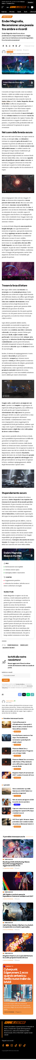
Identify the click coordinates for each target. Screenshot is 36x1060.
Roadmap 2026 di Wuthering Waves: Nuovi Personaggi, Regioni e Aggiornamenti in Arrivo (16, 864)
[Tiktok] (24, 1045)
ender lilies (24, 645)
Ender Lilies (6, 101)
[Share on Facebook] (3, 45)
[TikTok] (16, 1045)
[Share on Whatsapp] (9, 45)
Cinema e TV (17, 804)
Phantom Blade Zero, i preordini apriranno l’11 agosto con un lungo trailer (22, 751)
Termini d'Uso (10, 3)
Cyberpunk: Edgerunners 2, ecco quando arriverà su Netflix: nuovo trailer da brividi (17, 975)
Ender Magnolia (13, 645)
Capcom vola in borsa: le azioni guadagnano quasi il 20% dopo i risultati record (23, 811)
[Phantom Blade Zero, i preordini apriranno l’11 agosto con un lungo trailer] (6, 750)
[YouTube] (7, 1045)
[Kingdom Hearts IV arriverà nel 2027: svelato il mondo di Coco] (6, 775)
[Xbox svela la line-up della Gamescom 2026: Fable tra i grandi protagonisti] (6, 791)
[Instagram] (11, 1045)
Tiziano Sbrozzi (12, 50)
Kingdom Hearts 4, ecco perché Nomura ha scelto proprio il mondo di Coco (18, 957)
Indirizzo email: (7, 672)
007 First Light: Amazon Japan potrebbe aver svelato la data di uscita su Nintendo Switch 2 (23, 821)
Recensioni (10, 51)
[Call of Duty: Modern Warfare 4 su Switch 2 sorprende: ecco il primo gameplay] (18, 912)
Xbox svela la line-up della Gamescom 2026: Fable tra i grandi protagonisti (22, 791)
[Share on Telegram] (13, 45)
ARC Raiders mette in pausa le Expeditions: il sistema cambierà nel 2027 (18, 895)
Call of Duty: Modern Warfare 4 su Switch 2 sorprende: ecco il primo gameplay (18, 926)
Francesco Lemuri (8, 868)
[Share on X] (6, 45)
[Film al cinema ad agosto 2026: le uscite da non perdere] (6, 802)
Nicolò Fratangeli (9, 1012)
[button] (30, 2)
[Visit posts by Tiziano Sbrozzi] (3, 701)
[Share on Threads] (16, 45)
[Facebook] (3, 1045)
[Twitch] (20, 1045)
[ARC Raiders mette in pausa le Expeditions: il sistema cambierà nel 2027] (18, 881)
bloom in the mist (9, 648)
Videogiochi (7, 17)
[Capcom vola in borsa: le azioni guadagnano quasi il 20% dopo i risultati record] (6, 810)
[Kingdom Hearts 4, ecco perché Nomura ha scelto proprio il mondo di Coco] (18, 942)
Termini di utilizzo (20, 684)
